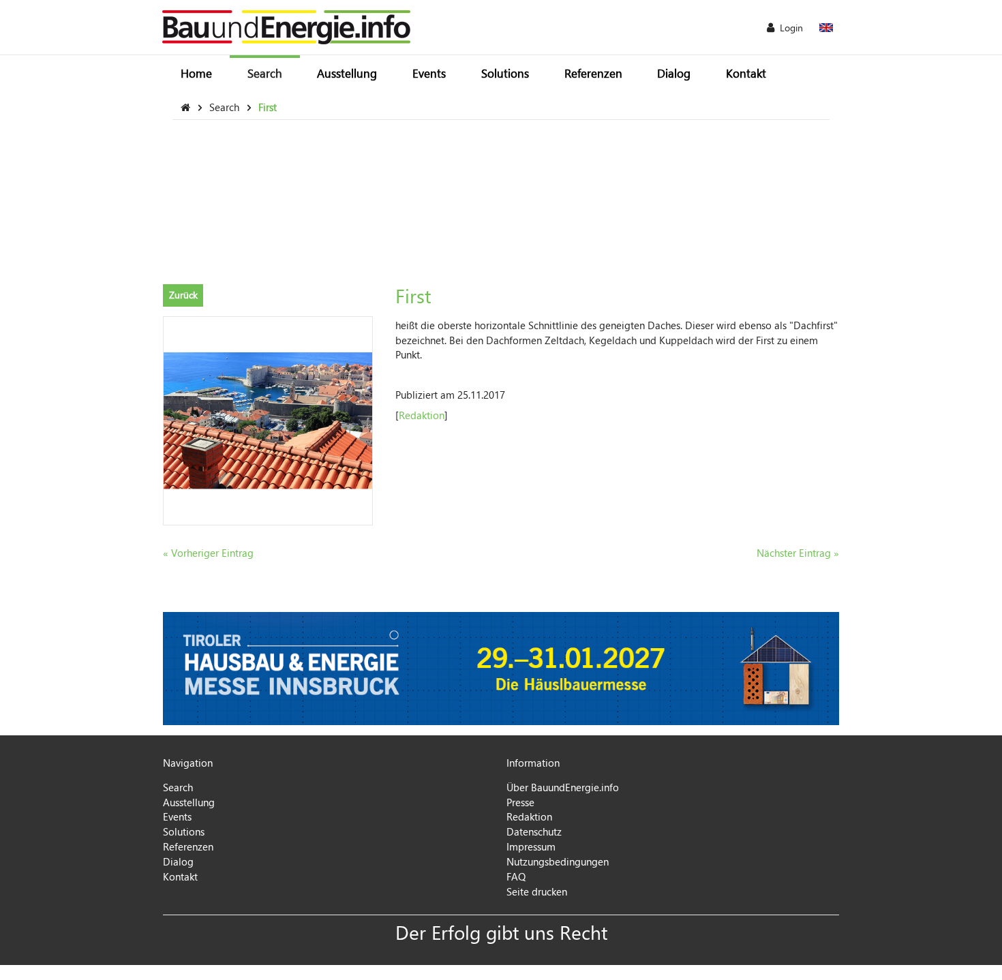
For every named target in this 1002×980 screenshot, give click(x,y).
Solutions (505, 73)
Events (429, 73)
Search (264, 73)
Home (196, 73)
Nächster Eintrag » (798, 553)
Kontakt (746, 73)
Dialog (673, 73)
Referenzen (593, 73)
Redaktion (421, 415)
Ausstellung (347, 73)
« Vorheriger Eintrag (208, 553)
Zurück (183, 294)
